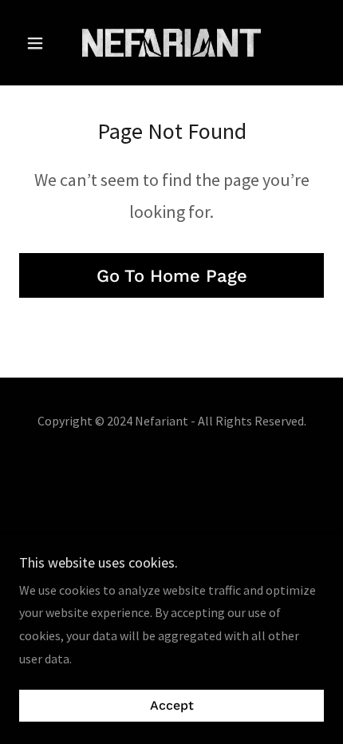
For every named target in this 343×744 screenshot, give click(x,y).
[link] (171, 43)
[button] (42, 43)
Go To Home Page (172, 276)
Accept (172, 706)
